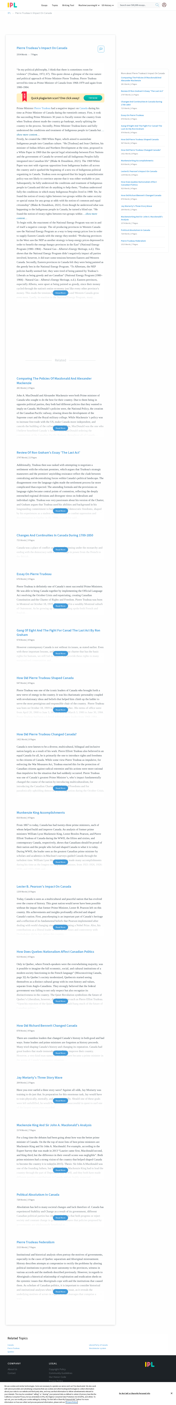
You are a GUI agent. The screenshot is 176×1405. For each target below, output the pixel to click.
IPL (9, 13)
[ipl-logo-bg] (13, 4)
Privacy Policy (56, 1380)
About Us (12, 1369)
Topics (55, 5)
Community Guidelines (60, 1373)
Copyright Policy (57, 1369)
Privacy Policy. (71, 1402)
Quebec (11, 1351)
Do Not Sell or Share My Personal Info (134, 1393)
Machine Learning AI (88, 5)
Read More (60, 428)
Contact (12, 1373)
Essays (44, 5)
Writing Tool (68, 5)
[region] (88, 1393)
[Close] (172, 1393)
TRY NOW (93, 98)
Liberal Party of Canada (98, 1345)
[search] (157, 5)
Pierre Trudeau (42, 108)
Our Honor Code (57, 1376)
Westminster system (97, 1348)
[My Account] (165, 4)
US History (106, 5)
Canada (83, 108)
